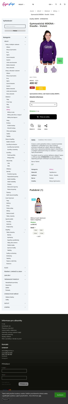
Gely (8, 166)
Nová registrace (5, 382)
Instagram (5, 358)
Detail (32, 227)
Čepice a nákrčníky (11, 261)
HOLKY (6, 41)
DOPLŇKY (7, 275)
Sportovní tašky (11, 247)
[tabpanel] (38, 217)
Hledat (15, 31)
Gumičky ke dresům (11, 144)
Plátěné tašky (11, 245)
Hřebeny (8, 169)
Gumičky (8, 152)
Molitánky (9, 256)
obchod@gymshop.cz (8, 350)
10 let (35, 233)
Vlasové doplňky (10, 139)
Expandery (8, 285)
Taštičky (9, 250)
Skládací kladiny (10, 297)
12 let (41, 233)
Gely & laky (9, 160)
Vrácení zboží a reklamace (9, 330)
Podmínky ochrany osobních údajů (11, 332)
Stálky (7, 299)
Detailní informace (36, 97)
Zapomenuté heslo (6, 384)
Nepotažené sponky (12, 176)
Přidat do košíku (45, 117)
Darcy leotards (10, 67)
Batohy (9, 235)
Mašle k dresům (10, 142)
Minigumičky (10, 157)
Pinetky (9, 184)
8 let (41, 230)
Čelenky (8, 192)
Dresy (8, 205)
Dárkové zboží (10, 213)
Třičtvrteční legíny (11, 131)
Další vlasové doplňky (12, 195)
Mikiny (8, 109)
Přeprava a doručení (7, 328)
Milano (8, 47)
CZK (50, 4)
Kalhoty (8, 203)
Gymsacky (10, 237)
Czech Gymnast (10, 198)
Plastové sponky (11, 189)
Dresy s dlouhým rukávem (13, 70)
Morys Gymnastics (11, 49)
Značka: (39, 19)
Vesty (7, 120)
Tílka (7, 104)
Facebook (4, 356)
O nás (3, 324)
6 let (36, 230)
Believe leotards (10, 65)
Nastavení (5, 399)
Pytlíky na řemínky (11, 253)
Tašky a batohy (10, 216)
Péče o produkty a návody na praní (12, 339)
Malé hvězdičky (11, 179)
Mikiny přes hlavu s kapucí (14, 115)
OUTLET (6, 303)
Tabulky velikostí (6, 336)
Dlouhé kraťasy (11, 128)
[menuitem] (22, 4)
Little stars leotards (11, 62)
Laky (8, 163)
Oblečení (8, 97)
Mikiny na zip (10, 112)
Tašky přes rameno (12, 242)
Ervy (7, 52)
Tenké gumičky (11, 155)
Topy (7, 99)
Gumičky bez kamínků (13, 147)
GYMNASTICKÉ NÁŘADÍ (11, 294)
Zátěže (7, 287)
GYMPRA (7, 307)
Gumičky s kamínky (12, 149)
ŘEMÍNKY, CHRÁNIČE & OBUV (13, 271)
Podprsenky (9, 226)
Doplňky (8, 229)
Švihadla (8, 290)
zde (40, 396)
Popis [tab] (33, 140)
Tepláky (8, 136)
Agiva (7, 55)
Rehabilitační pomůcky (12, 282)
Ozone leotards (10, 57)
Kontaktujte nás (6, 326)
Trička (8, 107)
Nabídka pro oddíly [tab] (45, 140)
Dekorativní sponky (12, 187)
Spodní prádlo (9, 219)
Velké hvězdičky (11, 181)
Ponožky (8, 221)
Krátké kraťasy (11, 125)
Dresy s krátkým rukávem (12, 44)
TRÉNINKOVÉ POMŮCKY (11, 279)
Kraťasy (8, 123)
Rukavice (8, 263)
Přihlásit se (23, 384)
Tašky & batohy (10, 232)
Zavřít (59, 132)
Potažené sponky (12, 174)
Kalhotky (8, 224)
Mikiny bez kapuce (12, 117)
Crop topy (9, 102)
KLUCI (6, 268)
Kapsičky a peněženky (13, 240)
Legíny (8, 133)
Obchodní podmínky (7, 334)
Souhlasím (60, 395)
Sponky (8, 171)
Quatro (8, 60)
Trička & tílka (9, 208)
